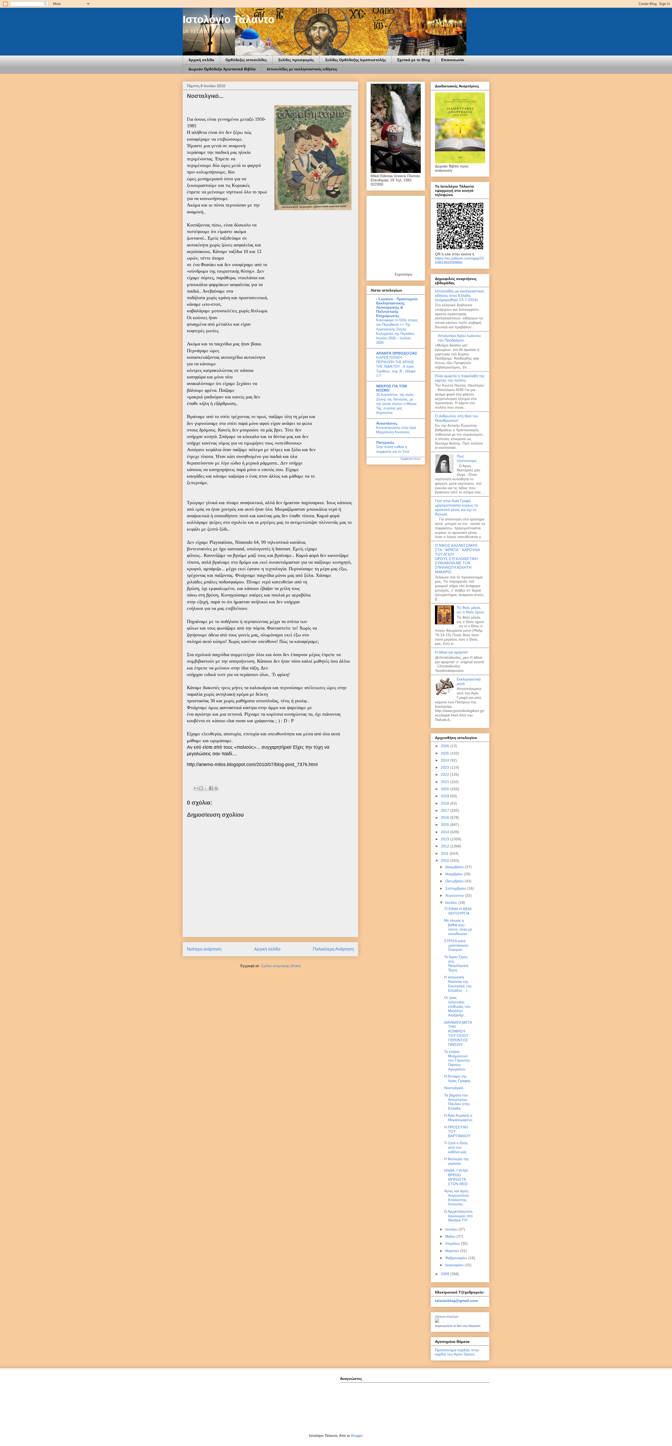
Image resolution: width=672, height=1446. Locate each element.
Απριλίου (453, 1243)
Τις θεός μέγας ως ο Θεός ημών (470, 609)
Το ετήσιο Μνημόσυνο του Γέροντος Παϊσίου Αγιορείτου (457, 1060)
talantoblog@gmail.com (456, 1301)
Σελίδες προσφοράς (296, 60)
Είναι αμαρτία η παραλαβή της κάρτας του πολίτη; (460, 378)
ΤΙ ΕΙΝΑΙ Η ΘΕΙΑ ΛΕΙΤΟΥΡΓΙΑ (457, 911)
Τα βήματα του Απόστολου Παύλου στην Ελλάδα (457, 1101)
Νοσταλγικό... (455, 1088)
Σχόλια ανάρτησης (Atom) (281, 966)
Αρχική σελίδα (201, 60)
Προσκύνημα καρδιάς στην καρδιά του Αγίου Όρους (457, 1352)
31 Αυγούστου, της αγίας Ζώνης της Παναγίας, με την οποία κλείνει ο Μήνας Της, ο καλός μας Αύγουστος (396, 404)
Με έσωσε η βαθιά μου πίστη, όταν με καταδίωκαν (458, 927)
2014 (445, 832)
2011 (445, 853)
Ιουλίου (451, 902)
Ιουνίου (451, 1229)
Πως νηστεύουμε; (467, 458)
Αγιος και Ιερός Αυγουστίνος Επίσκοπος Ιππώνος (456, 1197)
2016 (445, 817)
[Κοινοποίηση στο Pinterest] (216, 788)
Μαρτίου (452, 1251)
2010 (445, 860)
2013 (445, 839)
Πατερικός (385, 442)
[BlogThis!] (201, 788)
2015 (445, 824)
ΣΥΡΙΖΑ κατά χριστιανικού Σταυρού (456, 945)
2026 (445, 746)
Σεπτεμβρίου (456, 888)
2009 (445, 1274)
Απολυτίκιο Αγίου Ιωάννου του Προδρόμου (459, 338)
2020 (445, 789)
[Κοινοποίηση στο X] (206, 788)
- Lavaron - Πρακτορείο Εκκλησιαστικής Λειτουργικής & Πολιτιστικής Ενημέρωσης (397, 307)
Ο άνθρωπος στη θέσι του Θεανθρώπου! (456, 418)
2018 (445, 803)
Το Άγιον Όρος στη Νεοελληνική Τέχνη (456, 963)
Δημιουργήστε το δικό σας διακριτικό (457, 1325)
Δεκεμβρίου (455, 867)
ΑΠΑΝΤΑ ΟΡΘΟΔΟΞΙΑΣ (396, 353)
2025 (445, 753)
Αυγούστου (455, 895)
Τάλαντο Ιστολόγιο (446, 1316)
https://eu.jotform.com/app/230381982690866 (459, 260)
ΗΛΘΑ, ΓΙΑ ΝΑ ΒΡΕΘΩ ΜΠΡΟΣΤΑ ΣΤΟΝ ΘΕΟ (456, 1177)
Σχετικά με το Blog (413, 60)
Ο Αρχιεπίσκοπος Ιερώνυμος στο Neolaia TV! (458, 1215)
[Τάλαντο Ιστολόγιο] (437, 1321)
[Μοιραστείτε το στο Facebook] (211, 788)
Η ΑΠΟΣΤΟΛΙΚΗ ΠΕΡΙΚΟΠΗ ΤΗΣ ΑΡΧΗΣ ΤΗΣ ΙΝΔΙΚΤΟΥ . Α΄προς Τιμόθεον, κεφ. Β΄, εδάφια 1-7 (396, 367)
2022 (445, 774)
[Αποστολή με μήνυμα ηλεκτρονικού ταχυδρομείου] (196, 788)
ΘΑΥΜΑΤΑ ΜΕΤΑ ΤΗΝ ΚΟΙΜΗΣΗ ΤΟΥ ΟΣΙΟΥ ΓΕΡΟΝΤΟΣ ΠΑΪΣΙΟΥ (458, 1033)
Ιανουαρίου (455, 1265)
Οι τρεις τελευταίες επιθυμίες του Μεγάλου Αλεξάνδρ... (457, 1006)
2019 (445, 796)
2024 (445, 760)
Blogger (356, 1436)
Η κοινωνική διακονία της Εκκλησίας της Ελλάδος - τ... (458, 983)
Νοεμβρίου (454, 874)
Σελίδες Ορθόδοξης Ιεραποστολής (355, 60)
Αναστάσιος (386, 423)
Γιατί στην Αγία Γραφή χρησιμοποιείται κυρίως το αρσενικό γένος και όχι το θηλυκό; (456, 507)
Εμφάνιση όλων (411, 458)
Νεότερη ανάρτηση (204, 949)
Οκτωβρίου (455, 881)
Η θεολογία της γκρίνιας (456, 1161)
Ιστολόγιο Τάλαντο (228, 19)
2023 (445, 767)
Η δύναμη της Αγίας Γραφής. (458, 1078)
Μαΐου (450, 1236)
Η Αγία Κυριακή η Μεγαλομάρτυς (458, 1117)
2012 (445, 846)
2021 (445, 782)
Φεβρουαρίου (456, 1258)
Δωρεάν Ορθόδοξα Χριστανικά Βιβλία (222, 69)
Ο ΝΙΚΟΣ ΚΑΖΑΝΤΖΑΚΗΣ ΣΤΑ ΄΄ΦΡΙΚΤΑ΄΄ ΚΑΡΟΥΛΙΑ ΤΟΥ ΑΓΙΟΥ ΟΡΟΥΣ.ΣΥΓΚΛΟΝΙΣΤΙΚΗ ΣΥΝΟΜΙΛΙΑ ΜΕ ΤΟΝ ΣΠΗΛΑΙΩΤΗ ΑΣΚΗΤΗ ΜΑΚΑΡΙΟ (457, 558)
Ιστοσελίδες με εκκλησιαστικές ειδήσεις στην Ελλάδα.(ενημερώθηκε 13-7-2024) (459, 295)
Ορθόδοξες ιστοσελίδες (246, 60)
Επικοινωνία (452, 60)
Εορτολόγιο (403, 274)
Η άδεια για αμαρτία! (451, 652)
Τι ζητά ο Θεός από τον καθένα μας (456, 1147)
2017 (445, 810)
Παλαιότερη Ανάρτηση (333, 949)
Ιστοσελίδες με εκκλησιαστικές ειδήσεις (302, 69)
